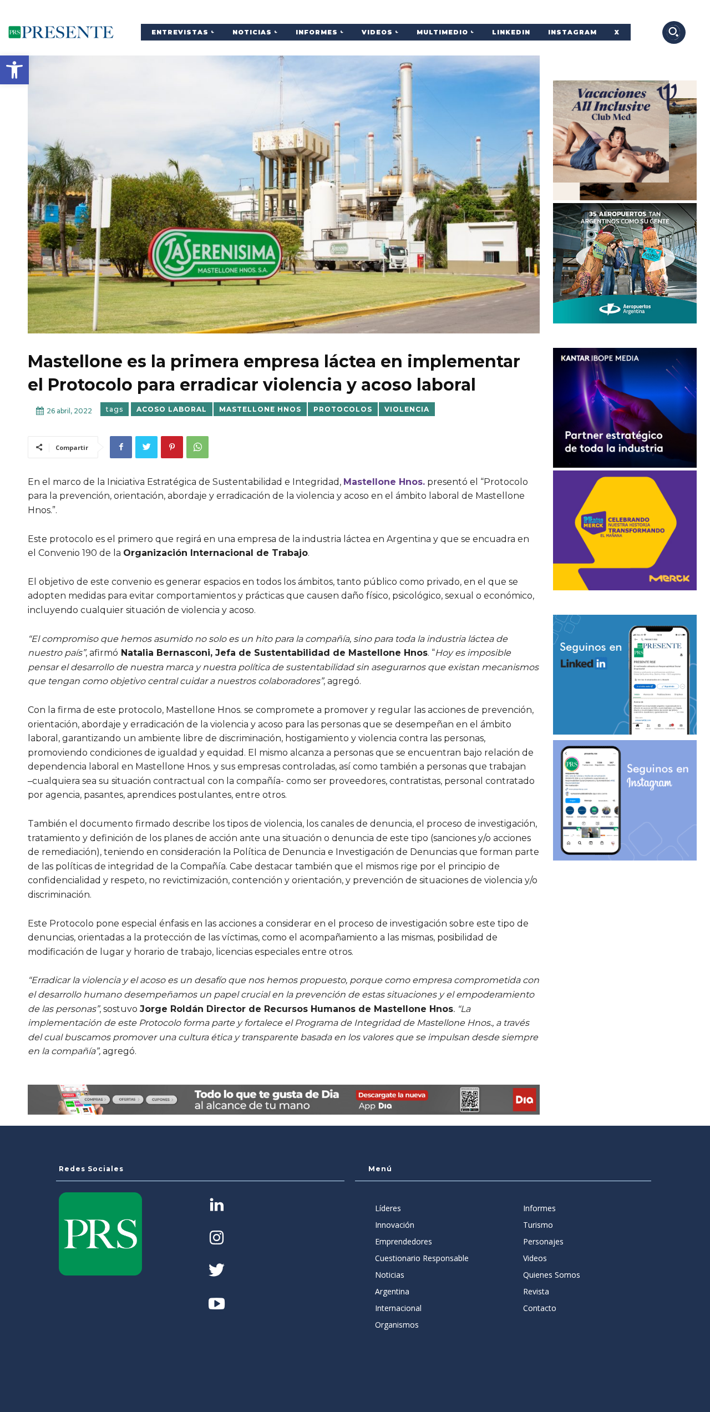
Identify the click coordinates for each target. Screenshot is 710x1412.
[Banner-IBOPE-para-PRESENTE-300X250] (625, 408)
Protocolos (342, 409)
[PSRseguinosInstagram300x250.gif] (625, 800)
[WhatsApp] (197, 447)
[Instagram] (216, 1238)
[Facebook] (121, 447)
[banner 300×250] (625, 263)
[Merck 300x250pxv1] (625, 530)
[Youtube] (216, 1304)
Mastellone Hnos (260, 409)
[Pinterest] (172, 447)
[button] (14, 69)
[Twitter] (146, 447)
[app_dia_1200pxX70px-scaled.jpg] (284, 1100)
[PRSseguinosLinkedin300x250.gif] (625, 675)
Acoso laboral (171, 409)
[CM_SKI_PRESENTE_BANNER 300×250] (625, 140)
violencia (406, 409)
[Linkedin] (216, 1205)
